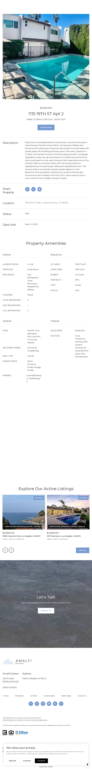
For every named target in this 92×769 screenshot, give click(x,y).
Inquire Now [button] (46, 127)
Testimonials (66, 696)
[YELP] (61, 703)
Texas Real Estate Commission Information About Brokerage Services (25, 720)
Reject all (12, 761)
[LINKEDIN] (55, 703)
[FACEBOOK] (37, 703)
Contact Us (82, 696)
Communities (49, 696)
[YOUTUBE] (49, 703)
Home (6, 696)
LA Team (33, 696)
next (11, 550)
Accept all (41, 761)
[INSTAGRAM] (43, 703)
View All (83, 550)
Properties (19, 696)
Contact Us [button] (46, 611)
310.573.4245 (8, 678)
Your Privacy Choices (46, 766)
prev (5, 550)
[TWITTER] (31, 703)
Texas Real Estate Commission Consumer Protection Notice (22, 718)
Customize (27, 761)
